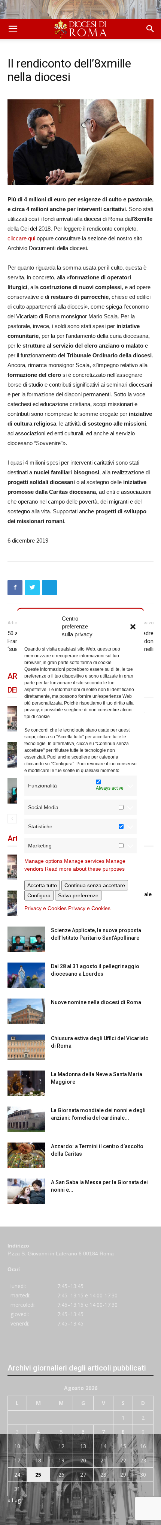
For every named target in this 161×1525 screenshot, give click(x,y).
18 (38, 1460)
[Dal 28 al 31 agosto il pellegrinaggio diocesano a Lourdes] (26, 975)
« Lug (14, 1500)
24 (17, 1474)
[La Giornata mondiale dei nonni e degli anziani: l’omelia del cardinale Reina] (26, 1119)
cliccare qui (21, 238)
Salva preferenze (78, 895)
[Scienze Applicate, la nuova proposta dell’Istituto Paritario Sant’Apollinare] (26, 939)
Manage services (84, 861)
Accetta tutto (42, 885)
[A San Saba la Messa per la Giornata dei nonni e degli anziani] (26, 1191)
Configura (39, 895)
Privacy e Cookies (45, 908)
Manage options (43, 861)
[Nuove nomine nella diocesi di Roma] (26, 1011)
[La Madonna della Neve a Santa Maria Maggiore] (26, 1083)
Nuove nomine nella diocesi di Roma (96, 1002)
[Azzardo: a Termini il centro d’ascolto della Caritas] (26, 1155)
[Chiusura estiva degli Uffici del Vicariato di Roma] (26, 1047)
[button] (133, 626)
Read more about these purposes (85, 868)
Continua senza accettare (94, 885)
